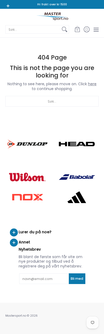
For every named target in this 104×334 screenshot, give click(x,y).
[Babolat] (77, 177)
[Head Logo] (77, 144)
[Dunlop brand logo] (27, 143)
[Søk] (64, 29)
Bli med (77, 278)
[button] (77, 29)
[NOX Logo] (27, 197)
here (92, 84)
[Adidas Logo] (77, 197)
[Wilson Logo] (27, 177)
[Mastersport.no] (52, 16)
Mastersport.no (15, 316)
